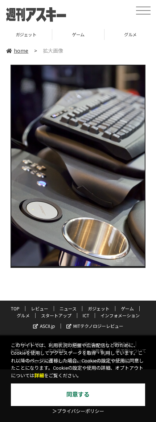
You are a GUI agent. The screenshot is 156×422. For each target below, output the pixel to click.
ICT (86, 315)
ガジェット (26, 34)
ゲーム (78, 34)
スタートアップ (56, 315)
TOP (15, 308)
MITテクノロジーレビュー (98, 326)
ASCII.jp (47, 326)
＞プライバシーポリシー (78, 411)
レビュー (39, 308)
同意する (78, 394)
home (21, 50)
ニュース (68, 308)
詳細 (39, 375)
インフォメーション (120, 315)
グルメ (23, 315)
